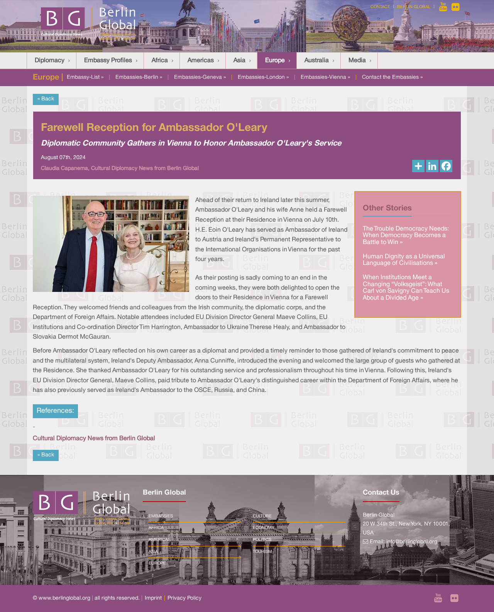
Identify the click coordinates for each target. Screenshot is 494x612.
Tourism (262, 552)
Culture (262, 516)
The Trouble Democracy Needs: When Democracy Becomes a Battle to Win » (406, 235)
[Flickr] (455, 7)
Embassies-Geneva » (200, 77)
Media (357, 60)
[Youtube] (444, 7)
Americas (201, 60)
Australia (317, 60)
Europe (275, 60)
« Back (45, 99)
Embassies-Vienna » (325, 77)
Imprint (153, 598)
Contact (380, 7)
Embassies (161, 516)
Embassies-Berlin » (138, 77)
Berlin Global (413, 7)
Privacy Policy (184, 598)
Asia (239, 60)
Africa (160, 60)
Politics (262, 540)
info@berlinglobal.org (411, 541)
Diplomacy (49, 60)
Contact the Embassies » (392, 77)
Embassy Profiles (108, 60)
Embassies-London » (263, 77)
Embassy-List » (85, 77)
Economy (263, 528)
